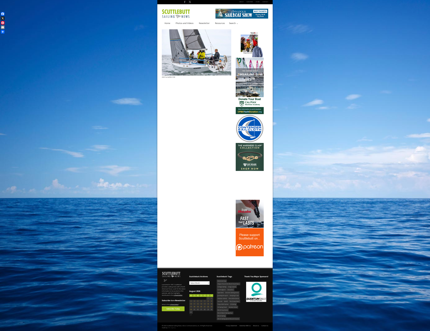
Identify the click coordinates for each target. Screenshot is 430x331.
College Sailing (222, 287)
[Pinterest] (2, 23)
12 (198, 304)
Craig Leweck (232, 287)
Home (167, 23)
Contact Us (264, 326)
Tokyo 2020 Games (223, 304)
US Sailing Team (222, 307)
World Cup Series (223, 310)
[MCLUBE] (250, 227)
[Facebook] (2, 14)
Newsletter (204, 23)
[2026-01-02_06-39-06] (256, 292)
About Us (256, 326)
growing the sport (223, 295)
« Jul (190, 315)
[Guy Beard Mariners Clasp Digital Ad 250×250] (250, 170)
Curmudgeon (222, 290)
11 (194, 304)
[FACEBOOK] (184, 2)
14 (204, 304)
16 (211, 304)
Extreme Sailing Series (232, 292)
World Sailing (221, 316)
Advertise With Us (245, 326)
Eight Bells (221, 292)
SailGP (226, 301)
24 (191, 309)
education (230, 290)
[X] (2, 18)
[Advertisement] (250, 185)
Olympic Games (222, 298)
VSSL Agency (171, 328)
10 (191, 304)
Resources (220, 23)
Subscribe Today (173, 309)
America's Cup (222, 281)
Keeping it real (234, 295)
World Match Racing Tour (225, 313)
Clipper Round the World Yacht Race (228, 284)
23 (211, 306)
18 (194, 306)
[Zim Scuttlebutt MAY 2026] (250, 85)
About (241, 2)
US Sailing (233, 304)
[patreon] (250, 256)
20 (201, 306)
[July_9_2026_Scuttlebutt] (250, 114)
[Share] (2, 32)
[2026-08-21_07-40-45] (241, 18)
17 (191, 306)
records (220, 301)
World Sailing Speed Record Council (228, 319)
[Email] (2, 27)
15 (208, 304)
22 (208, 306)
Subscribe (249, 2)
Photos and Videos (185, 23)
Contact (265, 2)
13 (201, 304)
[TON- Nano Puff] (250, 57)
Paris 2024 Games (234, 298)
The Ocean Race (234, 301)
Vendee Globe (233, 307)
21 (204, 306)
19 (198, 306)
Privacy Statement (231, 326)
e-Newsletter (178, 295)
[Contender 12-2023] (250, 142)
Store (258, 2)
